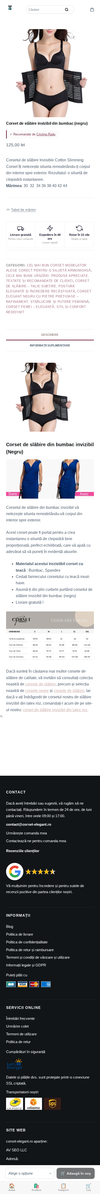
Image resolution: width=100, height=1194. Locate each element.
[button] (21, 209)
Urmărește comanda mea (26, 833)
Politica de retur (18, 1042)
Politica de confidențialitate (27, 942)
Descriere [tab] (49, 335)
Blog (9, 926)
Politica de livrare (19, 934)
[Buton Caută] (67, 9)
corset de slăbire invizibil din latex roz (55, 710)
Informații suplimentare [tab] (50, 345)
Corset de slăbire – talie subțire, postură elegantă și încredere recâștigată (48, 286)
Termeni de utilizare (21, 1034)
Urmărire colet (17, 1026)
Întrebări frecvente (20, 1018)
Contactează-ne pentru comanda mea (36, 841)
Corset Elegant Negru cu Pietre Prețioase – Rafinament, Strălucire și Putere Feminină (49, 296)
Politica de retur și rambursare (30, 950)
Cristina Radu (45, 134)
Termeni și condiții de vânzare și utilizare (38, 957)
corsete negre (37, 691)
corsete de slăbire (40, 684)
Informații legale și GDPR (26, 965)
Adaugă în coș (79, 1173)
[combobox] (44, 9)
